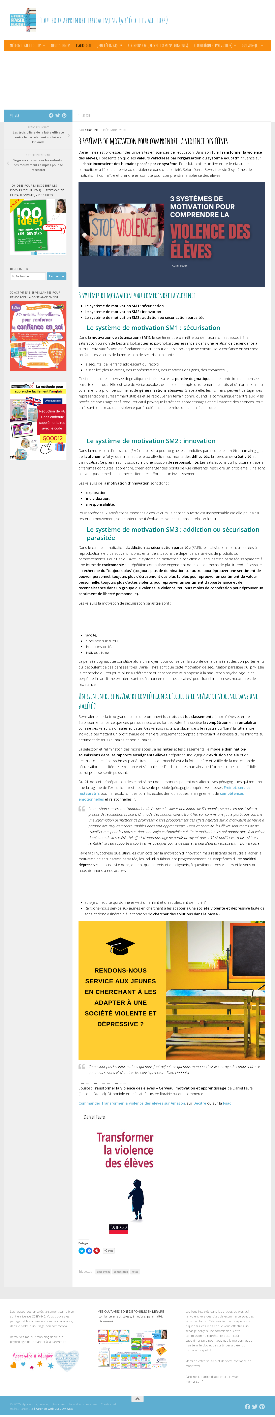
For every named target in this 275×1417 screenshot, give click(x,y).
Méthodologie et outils (25, 45)
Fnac (227, 1103)
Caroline (91, 130)
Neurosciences (60, 45)
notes (135, 1271)
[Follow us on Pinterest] (64, 115)
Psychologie (84, 45)
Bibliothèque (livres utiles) (213, 45)
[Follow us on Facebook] (51, 115)
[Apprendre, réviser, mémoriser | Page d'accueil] (23, 20)
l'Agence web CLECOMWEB (53, 1409)
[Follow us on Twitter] (57, 115)
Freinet (230, 787)
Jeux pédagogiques (109, 45)
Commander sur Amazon (132, 1103)
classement (103, 1271)
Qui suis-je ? (250, 45)
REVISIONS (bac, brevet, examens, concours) (158, 45)
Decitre (199, 1103)
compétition (121, 1271)
